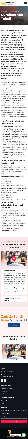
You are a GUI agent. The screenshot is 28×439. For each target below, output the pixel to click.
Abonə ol (14, 421)
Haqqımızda (4, 401)
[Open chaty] (24, 434)
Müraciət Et (14, 325)
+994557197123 (7, 374)
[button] (11, 359)
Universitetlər (4, 391)
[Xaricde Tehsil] (7, 3)
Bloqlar (3, 393)
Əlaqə (2, 403)
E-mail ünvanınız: (5, 413)
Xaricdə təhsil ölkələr (6, 388)
